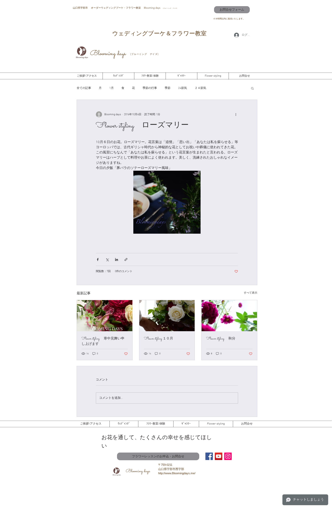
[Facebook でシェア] (98, 259)
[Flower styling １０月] (167, 315)
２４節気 (200, 88)
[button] (252, 88)
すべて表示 (250, 293)
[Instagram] (228, 456)
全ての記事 (84, 88)
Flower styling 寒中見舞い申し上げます (102, 341)
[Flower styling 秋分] (229, 315)
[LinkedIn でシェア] (116, 259)
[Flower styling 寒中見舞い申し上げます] (104, 315)
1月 (111, 88)
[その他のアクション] (235, 114)
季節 (167, 88)
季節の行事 (150, 88)
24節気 (182, 88)
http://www (164, 473)
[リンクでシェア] (126, 259)
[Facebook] (209, 456)
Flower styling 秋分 (220, 338)
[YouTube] (218, 456)
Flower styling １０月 (158, 338)
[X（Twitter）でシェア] (107, 259)
